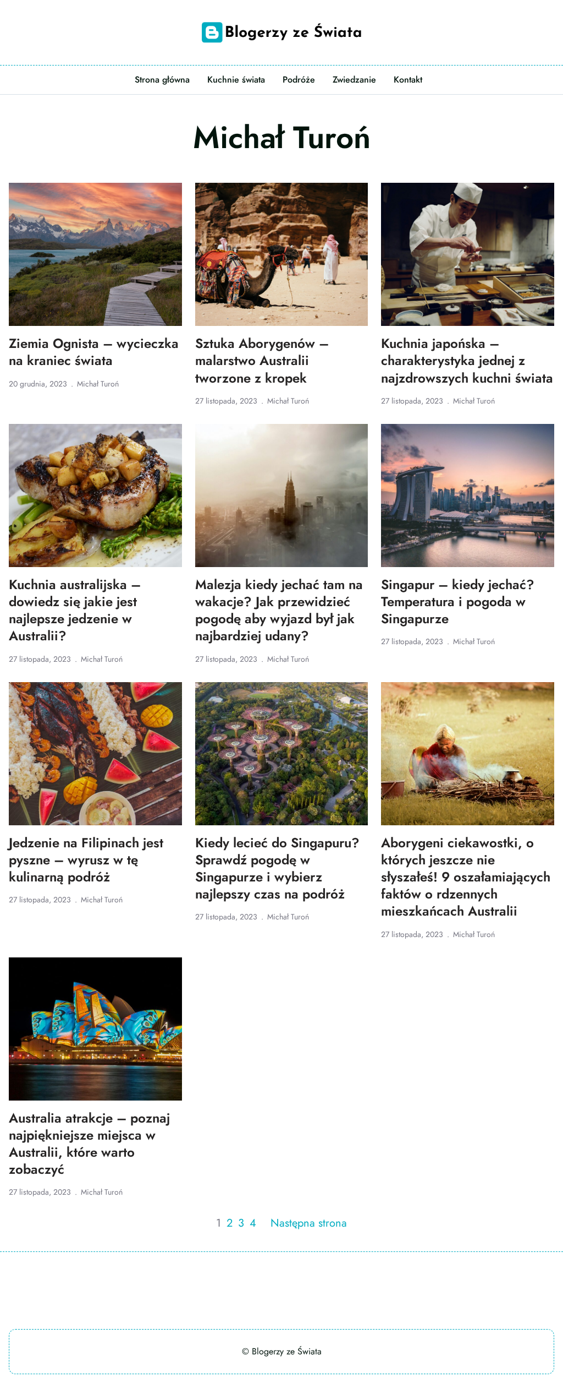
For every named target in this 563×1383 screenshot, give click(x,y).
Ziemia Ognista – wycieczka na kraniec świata (94, 352)
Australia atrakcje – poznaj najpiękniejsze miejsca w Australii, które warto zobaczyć (89, 1143)
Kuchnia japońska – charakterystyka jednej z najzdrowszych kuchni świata (467, 360)
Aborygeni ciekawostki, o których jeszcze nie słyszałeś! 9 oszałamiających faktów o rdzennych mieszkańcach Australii (465, 877)
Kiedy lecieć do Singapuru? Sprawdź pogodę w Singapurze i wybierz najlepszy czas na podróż (277, 868)
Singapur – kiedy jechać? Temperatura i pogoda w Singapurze (457, 602)
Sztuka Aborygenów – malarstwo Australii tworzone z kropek (262, 360)
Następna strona (309, 1223)
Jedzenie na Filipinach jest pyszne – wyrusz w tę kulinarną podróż (86, 860)
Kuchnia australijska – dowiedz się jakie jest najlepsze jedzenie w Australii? (75, 610)
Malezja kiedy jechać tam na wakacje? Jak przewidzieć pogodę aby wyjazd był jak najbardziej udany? (279, 610)
